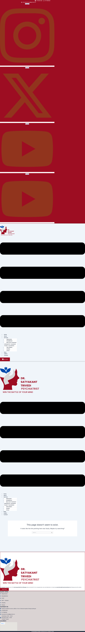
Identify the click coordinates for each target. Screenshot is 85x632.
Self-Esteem (9, 347)
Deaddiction (9, 341)
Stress (7, 510)
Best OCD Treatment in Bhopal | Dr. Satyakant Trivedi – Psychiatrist (10, 344)
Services (6, 497)
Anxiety (8, 349)
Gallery (5, 513)
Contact (6, 355)
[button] (42, 285)
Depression (9, 339)
